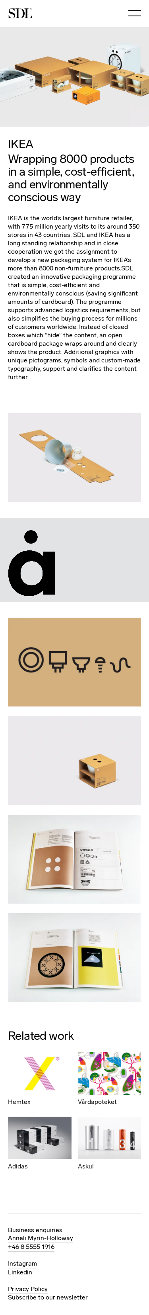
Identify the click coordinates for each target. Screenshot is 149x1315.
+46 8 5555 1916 (31, 1246)
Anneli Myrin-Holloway (40, 1238)
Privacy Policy (28, 1289)
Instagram (22, 1263)
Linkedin (20, 1272)
